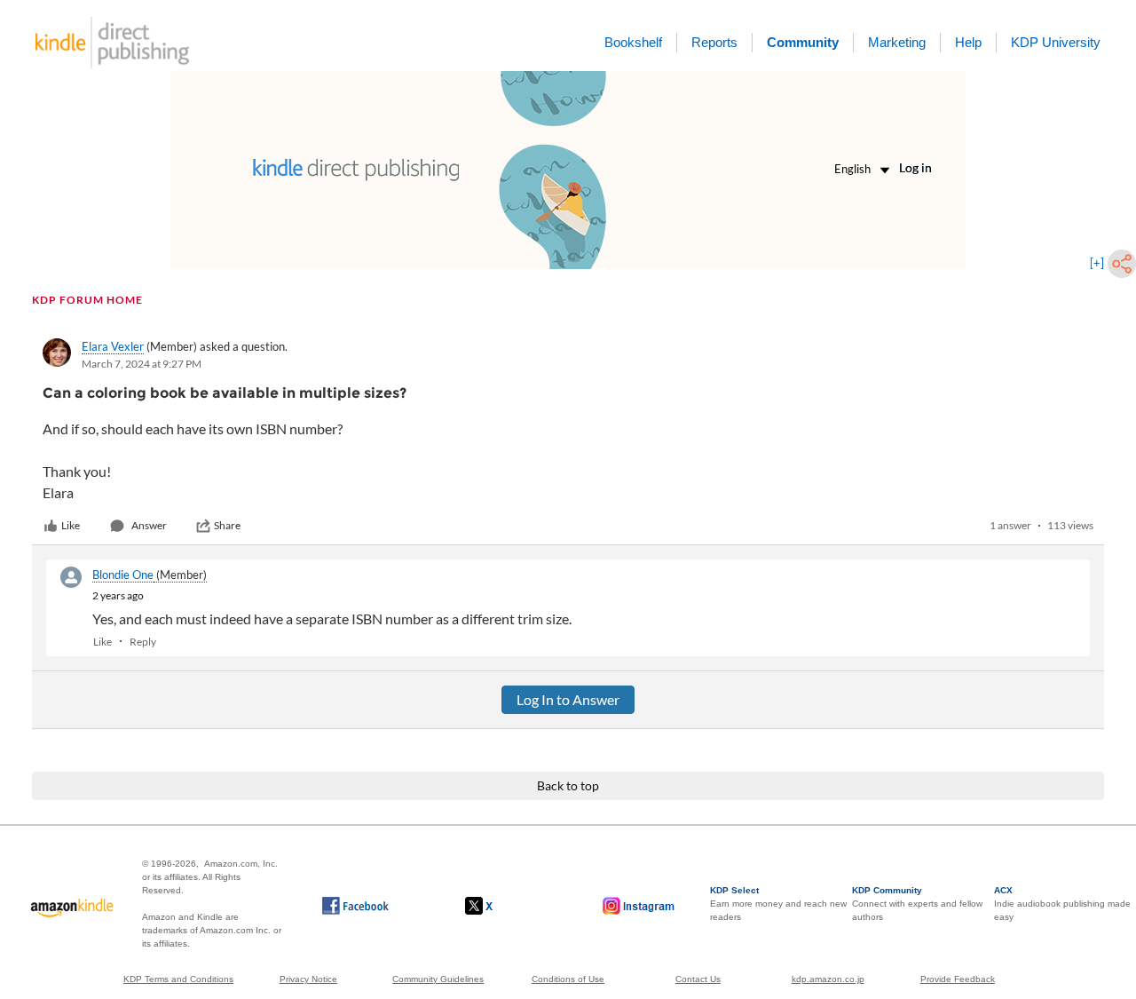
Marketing (897, 42)
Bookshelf (633, 42)
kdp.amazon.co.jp (828, 979)
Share (227, 525)
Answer (149, 525)
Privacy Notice (308, 979)
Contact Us (698, 979)
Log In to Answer (568, 699)
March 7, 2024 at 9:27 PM (141, 363)
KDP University (1055, 42)
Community (803, 42)
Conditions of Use (568, 979)
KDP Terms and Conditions (178, 979)
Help (968, 42)
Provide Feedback (957, 979)
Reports (714, 42)
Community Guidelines (438, 979)
